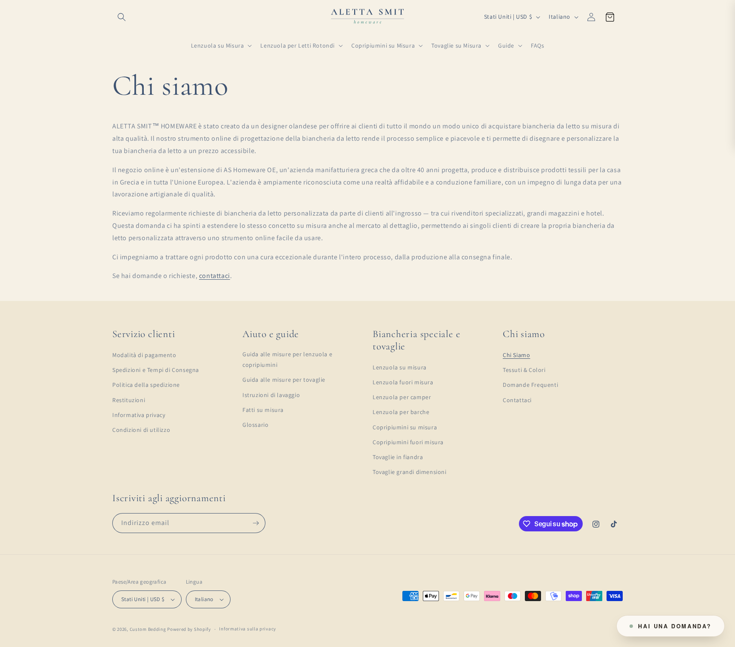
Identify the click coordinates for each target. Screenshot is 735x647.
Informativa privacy (138, 415)
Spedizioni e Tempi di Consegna (155, 370)
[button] (121, 17)
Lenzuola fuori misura (403, 382)
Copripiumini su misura (405, 427)
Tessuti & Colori (524, 370)
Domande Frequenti (530, 385)
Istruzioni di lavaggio (271, 395)
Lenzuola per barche (401, 412)
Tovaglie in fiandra (398, 457)
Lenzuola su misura (400, 367)
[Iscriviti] (255, 523)
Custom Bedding (148, 629)
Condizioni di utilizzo (141, 430)
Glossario (255, 424)
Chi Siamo (516, 355)
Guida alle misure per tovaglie (283, 379)
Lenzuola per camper (402, 397)
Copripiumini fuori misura (408, 442)
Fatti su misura (263, 410)
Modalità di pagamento (144, 355)
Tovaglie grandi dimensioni (410, 472)
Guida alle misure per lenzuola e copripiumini (287, 359)
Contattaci (517, 400)
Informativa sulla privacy (247, 629)
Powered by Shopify (189, 629)
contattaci (214, 275)
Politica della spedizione (146, 385)
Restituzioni (128, 400)
